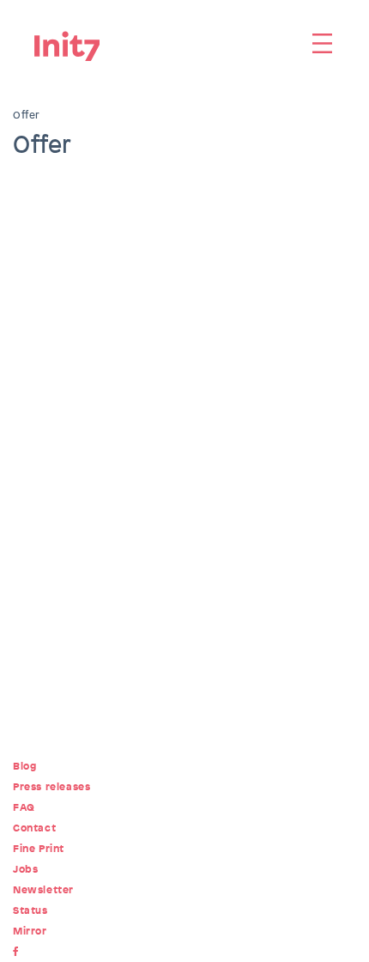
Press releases (51, 787)
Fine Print (38, 848)
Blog (24, 766)
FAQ (24, 807)
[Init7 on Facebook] (19, 951)
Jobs (25, 869)
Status (30, 910)
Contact (34, 828)
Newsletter (43, 890)
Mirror (30, 931)
